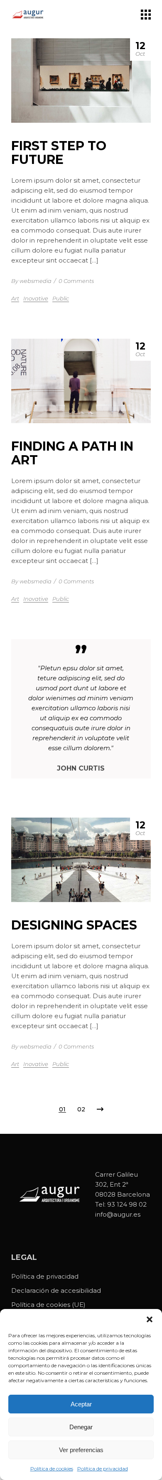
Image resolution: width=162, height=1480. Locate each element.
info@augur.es (117, 1214)
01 (62, 1109)
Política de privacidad (102, 1468)
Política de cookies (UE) (48, 1305)
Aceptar (81, 1404)
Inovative (35, 298)
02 (81, 1109)
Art (15, 298)
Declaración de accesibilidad (56, 1290)
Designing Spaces (74, 925)
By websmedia (31, 281)
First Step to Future (58, 152)
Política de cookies (51, 1468)
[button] (149, 1319)
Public (60, 298)
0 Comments (76, 281)
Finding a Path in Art (72, 453)
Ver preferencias (81, 1449)
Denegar (81, 1426)
